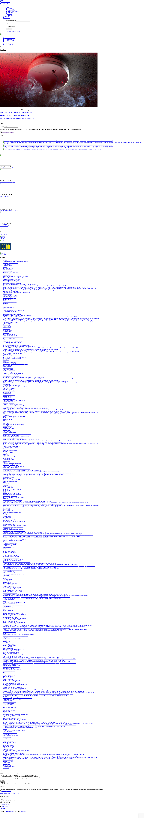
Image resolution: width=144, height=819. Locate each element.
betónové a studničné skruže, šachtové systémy (14, 622)
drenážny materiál (7, 677)
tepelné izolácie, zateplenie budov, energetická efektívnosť (17, 345)
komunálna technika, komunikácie (11, 650)
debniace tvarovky (7, 486)
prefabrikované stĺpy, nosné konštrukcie (12, 751)
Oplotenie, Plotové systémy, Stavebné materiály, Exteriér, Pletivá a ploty (20, 727)
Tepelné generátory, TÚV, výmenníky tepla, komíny (15, 261)
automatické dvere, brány (9, 586)
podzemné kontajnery (8, 458)
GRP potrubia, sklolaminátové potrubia (12, 656)
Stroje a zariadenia (8, 44)
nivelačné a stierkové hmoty (9, 432)
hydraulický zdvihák (8, 642)
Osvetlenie (5, 637)
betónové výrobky (7, 396)
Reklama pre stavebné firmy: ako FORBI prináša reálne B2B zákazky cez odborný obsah (80, 149)
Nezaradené (6, 768)
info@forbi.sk (5, 806)
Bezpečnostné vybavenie (9, 388)
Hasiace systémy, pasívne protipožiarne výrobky (14, 416)
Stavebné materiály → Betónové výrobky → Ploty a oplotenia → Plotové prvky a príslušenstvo (25, 537)
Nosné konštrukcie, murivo (9, 632)
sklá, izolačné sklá (7, 308)
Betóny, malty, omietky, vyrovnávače (12, 322)
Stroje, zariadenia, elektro (9, 766)
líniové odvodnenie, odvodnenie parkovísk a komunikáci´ (16, 562)
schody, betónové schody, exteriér (11, 518)
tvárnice (5, 361)
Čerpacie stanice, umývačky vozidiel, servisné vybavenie (16, 387)
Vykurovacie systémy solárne (10, 481)
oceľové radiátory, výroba (9, 372)
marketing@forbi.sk (6, 791)
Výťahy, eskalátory (7, 731)
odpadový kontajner (7, 426)
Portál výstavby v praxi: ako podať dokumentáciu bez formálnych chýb (96, 141)
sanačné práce (6, 423)
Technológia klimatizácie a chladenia (11, 385)
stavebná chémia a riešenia (9, 370)
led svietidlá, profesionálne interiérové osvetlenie (14, 618)
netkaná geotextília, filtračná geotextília (12, 314)
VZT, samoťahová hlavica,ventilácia (11, 279)
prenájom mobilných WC (9, 675)
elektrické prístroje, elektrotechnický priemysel (14, 466)
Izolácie (5, 696)
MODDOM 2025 (4, 224)
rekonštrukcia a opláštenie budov (11, 272)
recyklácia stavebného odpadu (10, 335)
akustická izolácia (7, 397)
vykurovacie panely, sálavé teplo (10, 555)
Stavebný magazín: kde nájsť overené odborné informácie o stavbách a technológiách (92, 146)
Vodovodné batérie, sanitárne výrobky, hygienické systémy (17, 292)
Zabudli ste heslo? (10, 31)
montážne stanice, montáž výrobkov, (11, 435)
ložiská (4, 609)
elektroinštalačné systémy (9, 369)
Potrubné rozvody (7, 509)
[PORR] (5, 251)
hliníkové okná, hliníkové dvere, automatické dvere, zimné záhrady (19, 346)
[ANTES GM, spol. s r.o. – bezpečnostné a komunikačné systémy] (16, 112)
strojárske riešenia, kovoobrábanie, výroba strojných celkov (17, 434)
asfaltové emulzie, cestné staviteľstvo (11, 589)
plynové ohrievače (7, 392)
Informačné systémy (8, 419)
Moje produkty (11, 10)
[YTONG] (3, 253)
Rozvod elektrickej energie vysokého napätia (13, 574)
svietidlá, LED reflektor (8, 488)
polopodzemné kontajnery (9, 334)
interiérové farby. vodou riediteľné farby (12, 281)
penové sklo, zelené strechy (9, 742)
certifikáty (5, 485)
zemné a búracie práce (8, 547)
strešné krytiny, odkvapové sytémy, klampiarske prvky (16, 436)
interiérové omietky (7, 269)
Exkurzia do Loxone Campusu (7, 182)
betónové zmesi (6, 641)
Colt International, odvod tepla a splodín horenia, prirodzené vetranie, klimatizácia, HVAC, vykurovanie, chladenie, (30, 563)
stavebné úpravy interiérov (9, 362)
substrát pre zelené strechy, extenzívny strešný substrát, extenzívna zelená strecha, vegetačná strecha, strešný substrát (30, 380)
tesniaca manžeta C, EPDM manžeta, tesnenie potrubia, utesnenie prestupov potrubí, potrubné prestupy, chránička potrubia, (32, 471)
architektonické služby (8, 459)
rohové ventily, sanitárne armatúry (11, 653)
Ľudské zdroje (6, 329)
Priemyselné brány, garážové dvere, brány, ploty (14, 539)
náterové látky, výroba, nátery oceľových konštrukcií (15, 276)
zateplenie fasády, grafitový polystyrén (12, 376)
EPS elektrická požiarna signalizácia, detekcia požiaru (15, 714)
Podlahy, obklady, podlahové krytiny (11, 446)
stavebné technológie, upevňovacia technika (13, 655)
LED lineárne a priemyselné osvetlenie (12, 715)
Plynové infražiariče (7, 389)
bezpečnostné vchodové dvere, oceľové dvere (14, 753)
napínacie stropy (7, 582)
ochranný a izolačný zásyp (9, 645)
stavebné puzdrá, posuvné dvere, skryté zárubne (14, 407)
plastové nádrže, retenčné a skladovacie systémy (14, 614)
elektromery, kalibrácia (8, 716)
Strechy (5, 729)
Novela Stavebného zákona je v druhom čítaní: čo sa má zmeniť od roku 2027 (93, 145)
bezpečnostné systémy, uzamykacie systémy (13, 527)
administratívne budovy (8, 611)
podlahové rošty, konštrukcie (10, 496)
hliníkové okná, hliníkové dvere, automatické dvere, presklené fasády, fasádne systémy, (23, 377)
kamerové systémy (7, 273)
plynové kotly (6, 483)
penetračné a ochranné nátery (10, 615)
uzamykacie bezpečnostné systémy (11, 558)
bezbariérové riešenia (8, 268)
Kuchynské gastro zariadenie (10, 733)
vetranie (5, 640)
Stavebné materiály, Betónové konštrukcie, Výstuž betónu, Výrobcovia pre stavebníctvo (24, 350)
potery (4, 672)
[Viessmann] (3, 237)
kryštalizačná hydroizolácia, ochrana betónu (13, 343)
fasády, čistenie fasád (8, 648)
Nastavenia (10, 12)
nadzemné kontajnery (8, 365)
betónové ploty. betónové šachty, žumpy (12, 374)
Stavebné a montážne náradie (10, 356)
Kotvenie (5, 633)
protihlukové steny (7, 271)
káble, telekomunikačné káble (10, 311)
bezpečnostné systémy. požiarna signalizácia (13, 681)
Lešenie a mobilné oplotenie (9, 702)
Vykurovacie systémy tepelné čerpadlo (12, 512)
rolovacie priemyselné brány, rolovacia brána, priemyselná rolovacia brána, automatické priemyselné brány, (28, 690)
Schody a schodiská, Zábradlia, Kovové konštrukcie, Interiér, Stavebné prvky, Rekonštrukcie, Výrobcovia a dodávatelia (31, 444)
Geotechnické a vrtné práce (9, 544)
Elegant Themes (10, 811)
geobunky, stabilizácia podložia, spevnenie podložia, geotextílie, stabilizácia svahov (22, 470)
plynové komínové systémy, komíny (11, 556)
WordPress (23, 811)
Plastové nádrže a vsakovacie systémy (12, 358)
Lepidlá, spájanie (7, 384)
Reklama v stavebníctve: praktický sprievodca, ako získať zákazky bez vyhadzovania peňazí (90, 147)
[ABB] (2, 240)
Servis (4, 513)
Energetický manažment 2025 (7, 167)
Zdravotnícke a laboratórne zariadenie (12, 699)
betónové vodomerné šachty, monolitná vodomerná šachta (16, 405)
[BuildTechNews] (4, 234)
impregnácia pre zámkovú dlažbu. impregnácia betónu (16, 750)
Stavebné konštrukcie (9, 38)
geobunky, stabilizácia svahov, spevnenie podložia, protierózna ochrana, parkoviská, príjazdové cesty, (27, 501)
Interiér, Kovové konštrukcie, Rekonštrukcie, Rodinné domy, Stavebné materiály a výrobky (24, 475)
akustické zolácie (7, 275)
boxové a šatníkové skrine (9, 644)
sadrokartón (6, 333)
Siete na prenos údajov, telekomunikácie (12, 669)
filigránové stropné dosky (9, 607)
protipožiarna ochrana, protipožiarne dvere (13, 438)
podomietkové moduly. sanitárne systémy (12, 685)
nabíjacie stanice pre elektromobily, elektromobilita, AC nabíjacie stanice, (20, 284)
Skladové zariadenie (8, 700)
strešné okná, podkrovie (8, 307)
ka (3, 304)
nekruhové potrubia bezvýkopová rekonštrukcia (14, 688)
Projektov (5, 2)
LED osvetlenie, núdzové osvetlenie (11, 683)
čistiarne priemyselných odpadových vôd (12, 341)
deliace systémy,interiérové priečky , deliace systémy (15, 364)
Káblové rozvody (7, 478)
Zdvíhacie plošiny (7, 606)
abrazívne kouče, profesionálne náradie (12, 463)
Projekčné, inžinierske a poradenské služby (13, 510)
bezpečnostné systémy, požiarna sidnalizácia (13, 649)
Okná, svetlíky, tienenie (8, 477)
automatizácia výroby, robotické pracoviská (13, 373)
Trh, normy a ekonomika (9, 671)
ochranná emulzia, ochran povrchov (11, 680)
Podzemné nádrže (7, 327)
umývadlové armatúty (8, 610)
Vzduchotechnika (7, 354)
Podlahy (5, 451)
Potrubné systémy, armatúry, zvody (11, 665)
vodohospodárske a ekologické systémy (12, 638)
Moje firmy (10, 8)
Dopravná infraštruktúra (8, 571)
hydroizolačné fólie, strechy (9, 338)
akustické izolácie (7, 306)
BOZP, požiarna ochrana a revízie (11, 735)
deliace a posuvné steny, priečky (10, 583)
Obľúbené (9, 14)
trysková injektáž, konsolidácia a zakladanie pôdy (14, 521)
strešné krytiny (6, 461)
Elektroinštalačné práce (8, 703)
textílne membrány (7, 712)
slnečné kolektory (7, 576)
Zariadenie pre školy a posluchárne (11, 667)
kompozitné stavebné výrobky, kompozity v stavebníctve (16, 469)
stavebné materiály (7, 393)
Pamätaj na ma (11, 26)
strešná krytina (6, 430)
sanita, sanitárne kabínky (9, 395)
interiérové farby (7, 737)
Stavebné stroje (6, 325)
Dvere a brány (6, 508)
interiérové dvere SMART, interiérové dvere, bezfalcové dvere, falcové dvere (21, 439)
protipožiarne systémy (8, 520)
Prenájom (5, 541)
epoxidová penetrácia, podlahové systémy (13, 559)
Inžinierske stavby (8, 43)
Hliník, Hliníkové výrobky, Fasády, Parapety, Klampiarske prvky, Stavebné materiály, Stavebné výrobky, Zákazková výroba (32, 598)
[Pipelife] (2, 239)
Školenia (5, 267)
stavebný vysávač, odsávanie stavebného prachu (14, 687)
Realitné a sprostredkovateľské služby (12, 479)
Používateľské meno (11, 20)
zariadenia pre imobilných (9, 739)
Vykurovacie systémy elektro (10, 450)
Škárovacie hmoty (7, 265)
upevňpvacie (6, 498)
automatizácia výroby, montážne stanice (12, 404)
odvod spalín (6, 303)
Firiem (4, 3)
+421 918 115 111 (6, 804)
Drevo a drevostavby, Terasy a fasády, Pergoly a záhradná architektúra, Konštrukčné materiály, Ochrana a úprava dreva (31, 568)
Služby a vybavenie (9, 41)
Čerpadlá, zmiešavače (8, 323)
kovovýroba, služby (7, 431)
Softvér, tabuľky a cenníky (9, 572)
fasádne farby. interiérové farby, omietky (12, 718)
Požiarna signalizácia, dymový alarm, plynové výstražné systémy (18, 634)
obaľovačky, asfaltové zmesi (9, 707)
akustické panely (7, 514)
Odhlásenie (10, 15)
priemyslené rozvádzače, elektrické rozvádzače (14, 497)
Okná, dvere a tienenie (8, 599)
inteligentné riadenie (8, 330)
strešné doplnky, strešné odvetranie (11, 467)
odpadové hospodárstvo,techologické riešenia (13, 310)
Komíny (5, 260)
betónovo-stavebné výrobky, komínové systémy (14, 525)
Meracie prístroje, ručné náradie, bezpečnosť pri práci (15, 636)
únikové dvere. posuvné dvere (10, 617)
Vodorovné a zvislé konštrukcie (10, 664)
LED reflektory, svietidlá (9, 457)
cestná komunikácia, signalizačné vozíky (12, 587)
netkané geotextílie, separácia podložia (12, 283)
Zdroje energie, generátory (9, 417)
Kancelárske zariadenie (8, 668)
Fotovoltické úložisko (8, 734)
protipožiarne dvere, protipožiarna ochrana (13, 337)
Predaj (4, 482)
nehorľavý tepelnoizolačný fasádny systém (13, 613)
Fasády (4, 601)
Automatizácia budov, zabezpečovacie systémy (14, 602)
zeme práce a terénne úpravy (9, 302)
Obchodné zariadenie (8, 264)
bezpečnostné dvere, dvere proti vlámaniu (13, 721)
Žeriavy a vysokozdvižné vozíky (10, 263)
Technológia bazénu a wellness (10, 447)
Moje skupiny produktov (13, 11)
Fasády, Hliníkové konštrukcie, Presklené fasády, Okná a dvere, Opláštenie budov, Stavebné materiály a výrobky (29, 567)
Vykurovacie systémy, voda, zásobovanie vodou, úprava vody (17, 698)
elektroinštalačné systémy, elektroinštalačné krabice (15, 400)
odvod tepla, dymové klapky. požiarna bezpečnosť (15, 684)
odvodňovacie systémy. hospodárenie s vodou (14, 531)
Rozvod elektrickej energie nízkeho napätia (13, 605)
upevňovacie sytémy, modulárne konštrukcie (13, 529)
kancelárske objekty (7, 580)
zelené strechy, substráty (8, 584)
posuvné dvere (6, 711)
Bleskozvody (6, 575)
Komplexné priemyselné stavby (10, 543)
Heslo (7, 23)
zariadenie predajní (7, 579)
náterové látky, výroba (8, 745)
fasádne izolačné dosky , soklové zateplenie (13, 424)
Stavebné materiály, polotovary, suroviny (12, 353)
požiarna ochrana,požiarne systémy (11, 652)
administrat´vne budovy (8, 549)
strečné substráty (7, 554)
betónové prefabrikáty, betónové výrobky (12, 591)
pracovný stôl (6, 708)
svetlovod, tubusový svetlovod (10, 593)
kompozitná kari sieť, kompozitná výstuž (12, 500)
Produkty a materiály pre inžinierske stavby (13, 540)
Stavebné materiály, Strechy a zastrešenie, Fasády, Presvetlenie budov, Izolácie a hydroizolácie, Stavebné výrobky (30, 290)
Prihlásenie (7, 18)
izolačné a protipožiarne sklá (9, 339)
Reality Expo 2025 (4, 196)
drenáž (4, 492)
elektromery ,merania (8, 749)
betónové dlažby (7, 427)
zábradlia (5, 462)
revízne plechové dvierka (9, 743)
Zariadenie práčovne (8, 326)
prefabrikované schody (8, 545)
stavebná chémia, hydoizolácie (10, 528)
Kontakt (5, 6)
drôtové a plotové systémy (9, 746)
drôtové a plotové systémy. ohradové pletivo (13, 277)
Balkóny (5, 420)
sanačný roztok (6, 455)
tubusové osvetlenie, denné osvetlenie (12, 624)
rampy (4, 548)
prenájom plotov (7, 299)
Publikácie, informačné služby (10, 603)
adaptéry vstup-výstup (8, 679)
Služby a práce (6, 764)
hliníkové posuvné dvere (9, 551)
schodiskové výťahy (8, 704)
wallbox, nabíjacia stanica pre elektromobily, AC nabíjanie (17, 315)
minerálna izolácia (7, 366)
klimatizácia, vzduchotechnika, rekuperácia (13, 590)
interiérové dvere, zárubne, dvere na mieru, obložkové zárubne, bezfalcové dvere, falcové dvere (25, 408)
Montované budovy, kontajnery (10, 291)
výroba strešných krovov (9, 646)
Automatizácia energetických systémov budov (14, 730)
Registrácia (17, 31)
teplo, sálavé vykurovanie (9, 524)
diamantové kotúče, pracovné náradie (12, 494)
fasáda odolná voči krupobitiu (10, 710)
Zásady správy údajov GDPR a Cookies (9, 793)
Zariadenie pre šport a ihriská (10, 295)
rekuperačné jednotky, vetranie (10, 621)
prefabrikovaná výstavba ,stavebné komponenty (14, 719)
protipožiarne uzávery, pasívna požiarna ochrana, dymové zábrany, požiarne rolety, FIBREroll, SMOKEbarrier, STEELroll (32, 657)
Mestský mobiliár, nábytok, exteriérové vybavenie (15, 357)
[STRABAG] (3, 254)
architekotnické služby (8, 428)
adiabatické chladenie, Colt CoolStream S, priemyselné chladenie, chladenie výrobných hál (24, 532)
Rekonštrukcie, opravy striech (10, 296)
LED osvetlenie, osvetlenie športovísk (12, 342)
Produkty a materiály (9, 39)
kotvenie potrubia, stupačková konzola (12, 560)
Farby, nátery (6, 415)
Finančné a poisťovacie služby (10, 448)
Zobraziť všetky (4, 226)
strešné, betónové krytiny (9, 399)
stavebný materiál (7, 516)
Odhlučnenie (6, 360)
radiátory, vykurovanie (8, 403)
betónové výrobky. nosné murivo (11, 493)
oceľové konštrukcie (8, 741)
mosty (4, 578)
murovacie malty (7, 517)
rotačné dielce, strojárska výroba (10, 465)
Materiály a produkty (8, 761)
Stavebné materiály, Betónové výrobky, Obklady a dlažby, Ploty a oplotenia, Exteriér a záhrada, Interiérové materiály (30, 506)
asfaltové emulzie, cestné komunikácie (12, 619)
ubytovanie (5, 454)
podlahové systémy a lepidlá (9, 401)
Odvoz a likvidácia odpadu (9, 298)
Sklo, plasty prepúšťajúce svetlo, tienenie (12, 570)
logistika (5, 738)
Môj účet (6, 7)
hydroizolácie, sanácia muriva (10, 312)
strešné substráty (7, 523)
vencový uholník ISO (8, 452)
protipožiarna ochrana (8, 368)
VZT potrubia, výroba (8, 747)
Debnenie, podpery (7, 294)
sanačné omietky (7, 331)
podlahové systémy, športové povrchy (12, 489)
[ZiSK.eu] (2, 236)
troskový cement (7, 490)
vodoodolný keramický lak (9, 552)
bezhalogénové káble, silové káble (11, 280)
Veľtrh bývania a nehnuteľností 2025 (8, 210)
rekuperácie (5, 422)
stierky (4, 300)
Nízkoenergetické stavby (9, 391)
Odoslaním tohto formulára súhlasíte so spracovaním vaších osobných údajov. (20, 783)
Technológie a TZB (9, 40)
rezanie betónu (6, 673)
